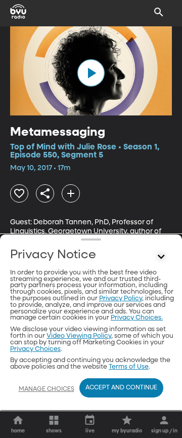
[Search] (159, 12)
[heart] (19, 193)
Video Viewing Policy (79, 336)
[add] (71, 193)
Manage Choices (46, 389)
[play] (91, 73)
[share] (45, 193)
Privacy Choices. (137, 317)
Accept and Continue (121, 388)
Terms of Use (129, 367)
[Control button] (161, 257)
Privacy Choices (35, 349)
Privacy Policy (120, 298)
